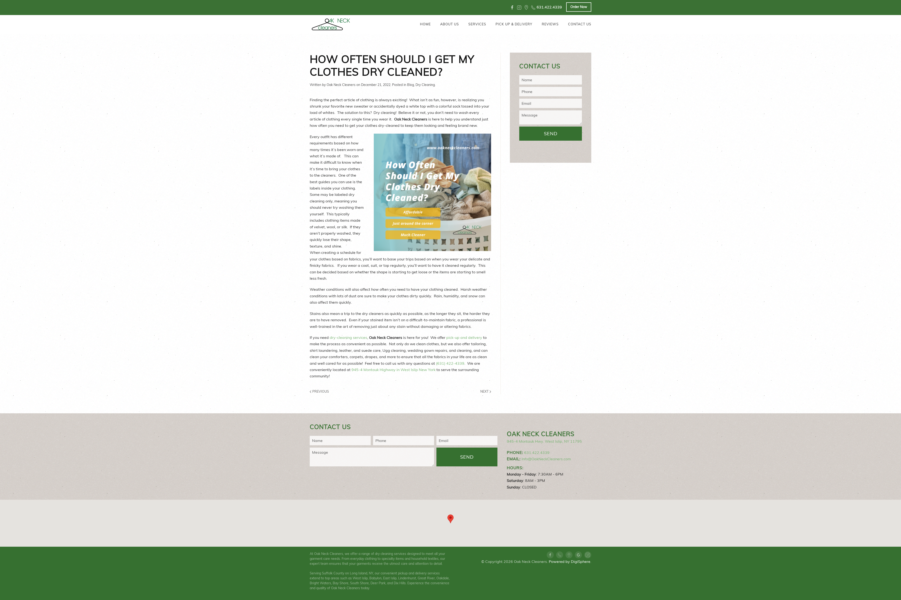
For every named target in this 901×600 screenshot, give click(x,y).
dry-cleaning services (348, 337)
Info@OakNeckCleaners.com (546, 459)
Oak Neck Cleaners (341, 85)
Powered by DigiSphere (569, 561)
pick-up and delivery (464, 337)
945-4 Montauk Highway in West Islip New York (393, 369)
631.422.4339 (549, 7)
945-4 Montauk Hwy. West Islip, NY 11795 (544, 441)
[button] (450, 519)
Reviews (550, 24)
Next (484, 391)
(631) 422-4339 (450, 363)
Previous (320, 391)
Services (477, 24)
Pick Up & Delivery (514, 24)
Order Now (578, 7)
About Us (449, 24)
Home (425, 24)
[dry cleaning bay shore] (526, 7)
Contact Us (579, 24)
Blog (410, 85)
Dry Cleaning (425, 85)
